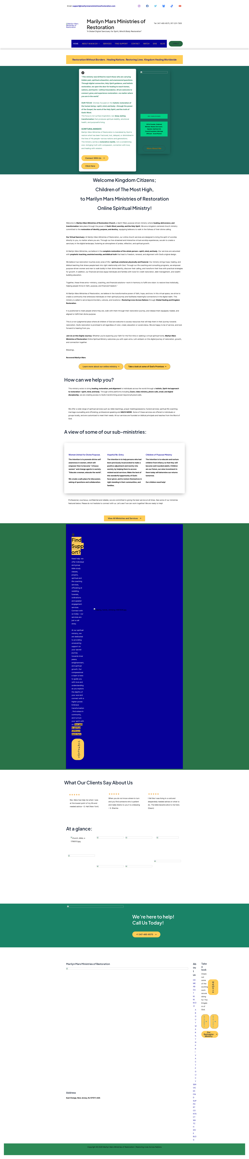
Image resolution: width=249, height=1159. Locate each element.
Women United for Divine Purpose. (85, 454)
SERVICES (107, 44)
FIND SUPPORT (121, 44)
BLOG (162, 44)
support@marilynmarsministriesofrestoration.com (93, 6)
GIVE (155, 44)
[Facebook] (147, 6)
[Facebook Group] (164, 6)
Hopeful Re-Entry (115, 454)
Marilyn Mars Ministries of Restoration (116, 24)
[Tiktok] (172, 6)
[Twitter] (155, 6)
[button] (99, 44)
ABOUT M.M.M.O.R (90, 44)
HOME (75, 44)
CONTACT (135, 44)
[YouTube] (180, 6)
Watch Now (213, 987)
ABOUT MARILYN (195, 1026)
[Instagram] (139, 6)
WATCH (146, 44)
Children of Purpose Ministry (159, 454)
